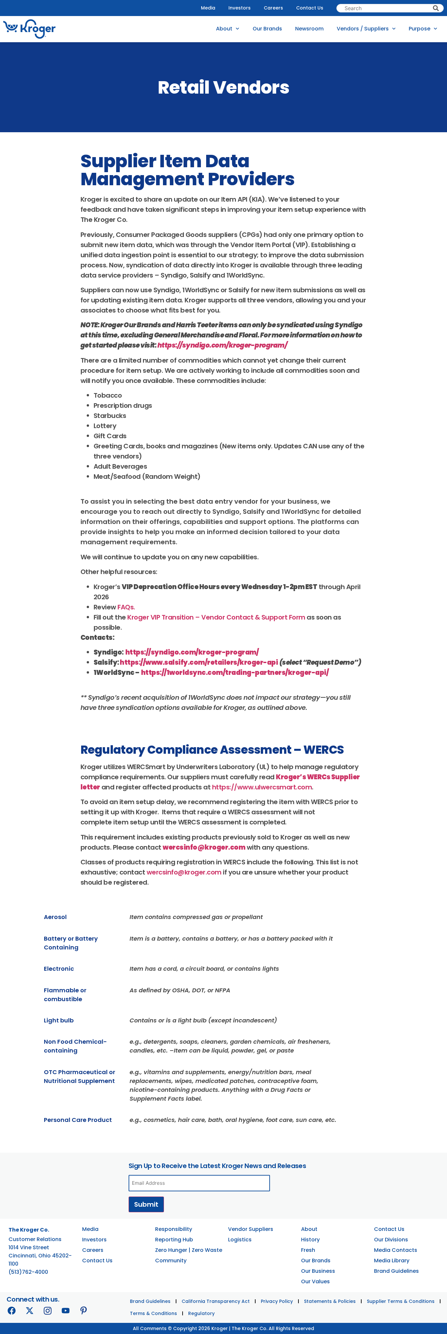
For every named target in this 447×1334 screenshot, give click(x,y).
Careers (273, 8)
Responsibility (173, 1229)
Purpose (419, 28)
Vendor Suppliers (250, 1229)
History (310, 1239)
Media (208, 8)
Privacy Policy (277, 1301)
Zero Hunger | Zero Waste (188, 1250)
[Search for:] (390, 8)
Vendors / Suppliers (363, 28)
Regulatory (201, 1313)
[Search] (436, 8)
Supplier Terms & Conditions (401, 1301)
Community (171, 1260)
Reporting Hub (174, 1239)
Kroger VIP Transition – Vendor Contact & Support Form (216, 617)
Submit (146, 1204)
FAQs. (126, 607)
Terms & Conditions (153, 1313)
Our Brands (267, 28)
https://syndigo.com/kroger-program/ (222, 345)
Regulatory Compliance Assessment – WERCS (212, 750)
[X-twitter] (29, 1311)
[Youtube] (65, 1311)
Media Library (391, 1260)
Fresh (308, 1250)
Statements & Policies (330, 1301)
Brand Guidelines (396, 1271)
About (224, 28)
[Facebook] (11, 1311)
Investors (239, 8)
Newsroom (309, 28)
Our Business (318, 1271)
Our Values (315, 1281)
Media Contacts (395, 1250)
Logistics (240, 1239)
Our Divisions (391, 1239)
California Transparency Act (216, 1301)
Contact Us (309, 8)
